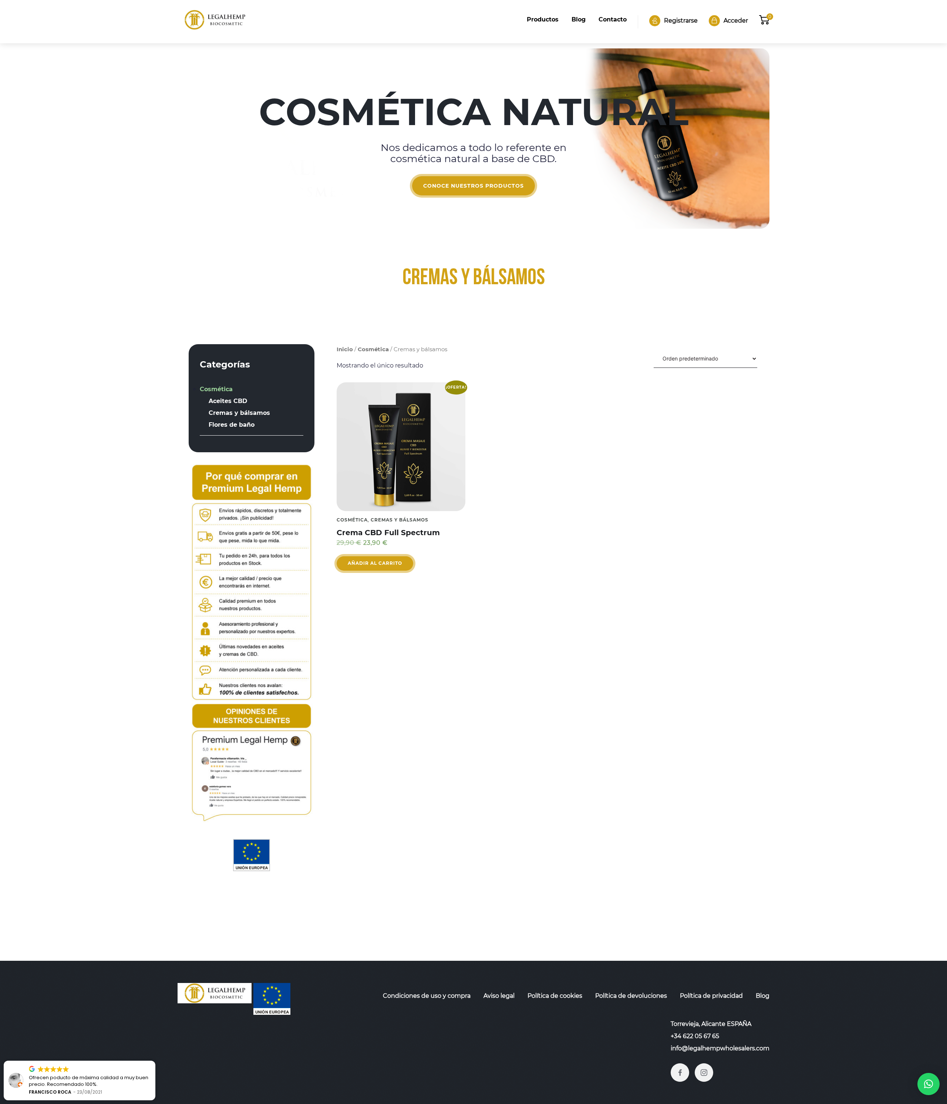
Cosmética (373, 349)
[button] (928, 1084)
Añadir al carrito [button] (375, 563)
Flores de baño (232, 424)
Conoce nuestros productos (473, 185)
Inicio (345, 349)
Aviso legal (499, 995)
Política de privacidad (711, 995)
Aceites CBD (228, 401)
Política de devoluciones (631, 995)
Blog (579, 19)
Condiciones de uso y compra (427, 995)
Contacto (613, 19)
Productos (543, 19)
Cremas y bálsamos (399, 520)
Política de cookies (555, 995)
